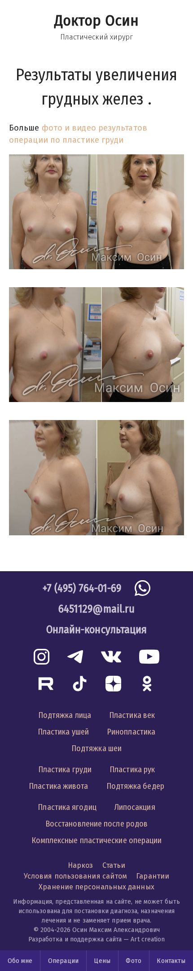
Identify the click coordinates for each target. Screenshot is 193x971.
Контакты (171, 961)
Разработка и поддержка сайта (75, 939)
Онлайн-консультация (96, 629)
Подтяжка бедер (135, 786)
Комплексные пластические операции (96, 840)
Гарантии (152, 876)
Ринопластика (131, 732)
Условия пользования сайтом (75, 876)
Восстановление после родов (96, 824)
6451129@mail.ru (96, 609)
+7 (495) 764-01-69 (82, 588)
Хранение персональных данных (96, 887)
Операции (63, 961)
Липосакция (134, 807)
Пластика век (132, 715)
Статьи (114, 865)
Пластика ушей (63, 732)
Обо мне (20, 961)
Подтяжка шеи (96, 748)
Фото (133, 961)
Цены (102, 961)
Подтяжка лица (64, 715)
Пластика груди (65, 769)
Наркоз (80, 865)
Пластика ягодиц (67, 807)
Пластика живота (58, 786)
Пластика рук (132, 769)
